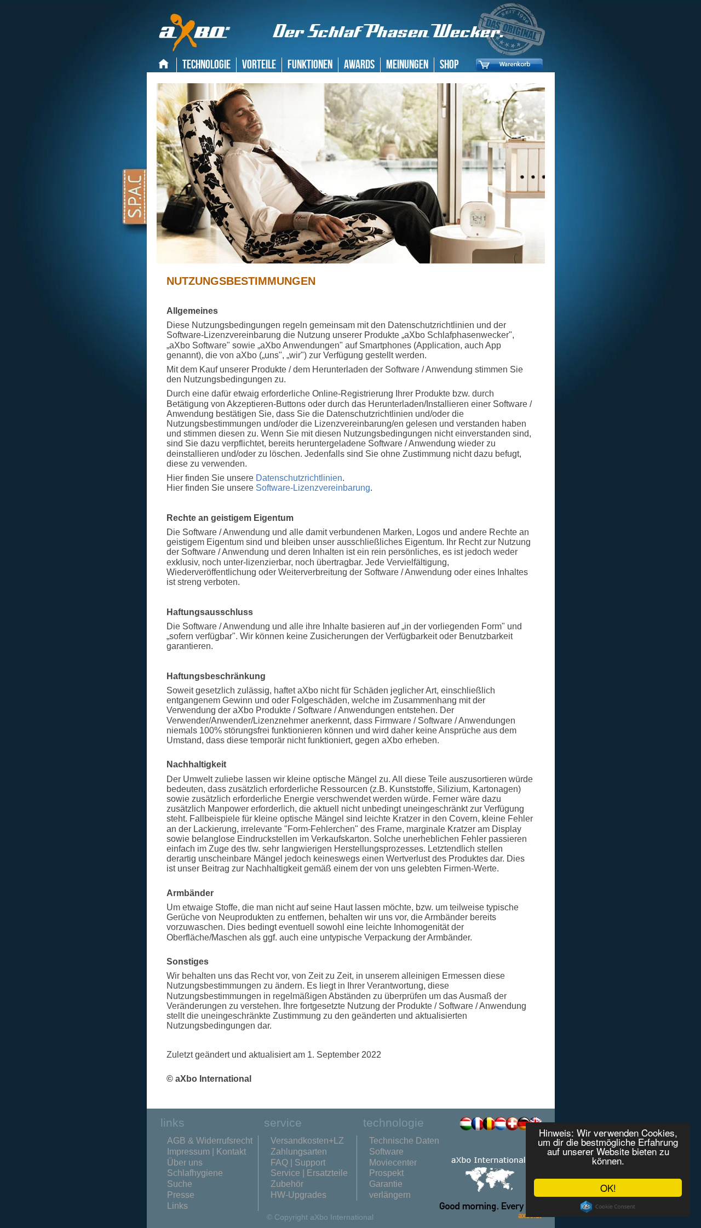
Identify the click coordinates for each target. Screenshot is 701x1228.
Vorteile (259, 65)
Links (177, 1205)
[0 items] (506, 72)
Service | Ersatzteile (309, 1173)
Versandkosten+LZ (307, 1140)
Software (386, 1151)
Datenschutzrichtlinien (299, 478)
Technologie (206, 65)
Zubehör (287, 1184)
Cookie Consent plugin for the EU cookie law (608, 1207)
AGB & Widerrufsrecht (209, 1140)
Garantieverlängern (390, 1189)
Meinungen (407, 65)
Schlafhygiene (195, 1173)
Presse (180, 1195)
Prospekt (386, 1173)
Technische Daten (404, 1140)
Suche (179, 1184)
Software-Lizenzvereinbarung (313, 487)
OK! (608, 1188)
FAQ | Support (298, 1162)
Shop (449, 65)
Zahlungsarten (299, 1151)
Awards (359, 65)
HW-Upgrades (298, 1195)
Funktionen (310, 65)
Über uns (185, 1162)
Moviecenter (393, 1162)
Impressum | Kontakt (206, 1151)
